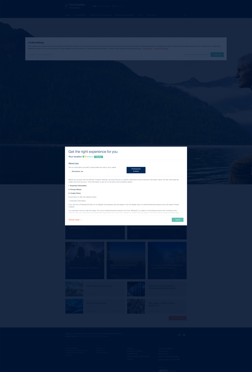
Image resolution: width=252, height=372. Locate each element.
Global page (74, 219)
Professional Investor (136, 170)
